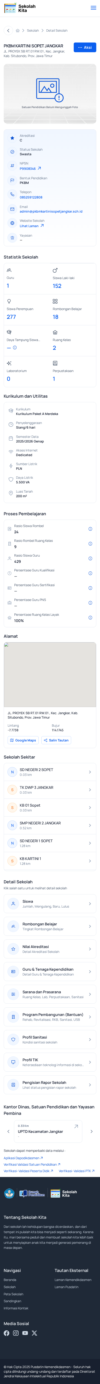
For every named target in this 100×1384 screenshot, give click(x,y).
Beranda (10, 1279)
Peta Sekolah (13, 1294)
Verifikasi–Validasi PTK (75, 1171)
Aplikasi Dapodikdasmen (21, 1158)
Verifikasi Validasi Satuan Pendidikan (30, 1164)
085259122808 (31, 197)
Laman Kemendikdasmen (73, 1279)
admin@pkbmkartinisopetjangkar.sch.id (51, 211)
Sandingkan (12, 1301)
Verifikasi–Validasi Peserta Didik (27, 1171)
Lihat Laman (29, 226)
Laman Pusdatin (66, 1287)
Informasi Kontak (16, 1308)
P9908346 (28, 168)
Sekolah (10, 1287)
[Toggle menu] (93, 8)
